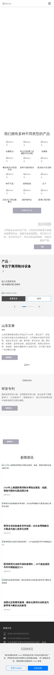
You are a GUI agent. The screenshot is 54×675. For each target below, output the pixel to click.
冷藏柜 (44, 151)
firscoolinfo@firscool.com (19, 638)
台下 (44, 183)
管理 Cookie (16, 668)
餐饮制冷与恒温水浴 (10, 168)
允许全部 (38, 668)
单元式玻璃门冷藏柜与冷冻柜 (27, 152)
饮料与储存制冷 (27, 167)
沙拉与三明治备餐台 (10, 201)
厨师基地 (27, 183)
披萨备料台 (27, 200)
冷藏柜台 (10, 151)
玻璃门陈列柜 (44, 200)
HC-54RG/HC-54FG (11, 284)
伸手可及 (10, 183)
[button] (24, 123)
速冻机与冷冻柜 (44, 167)
